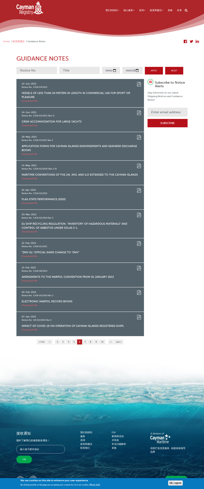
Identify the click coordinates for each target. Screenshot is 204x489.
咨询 (141, 10)
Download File (29, 100)
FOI (114, 432)
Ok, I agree (175, 483)
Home (6, 41)
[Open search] (186, 10)
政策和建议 (156, 10)
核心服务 (128, 10)
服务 (82, 436)
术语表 (115, 440)
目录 (179, 10)
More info (94, 484)
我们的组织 (112, 10)
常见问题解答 (119, 444)
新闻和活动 (118, 436)
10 (103, 341)
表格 (170, 10)
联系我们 (85, 448)
